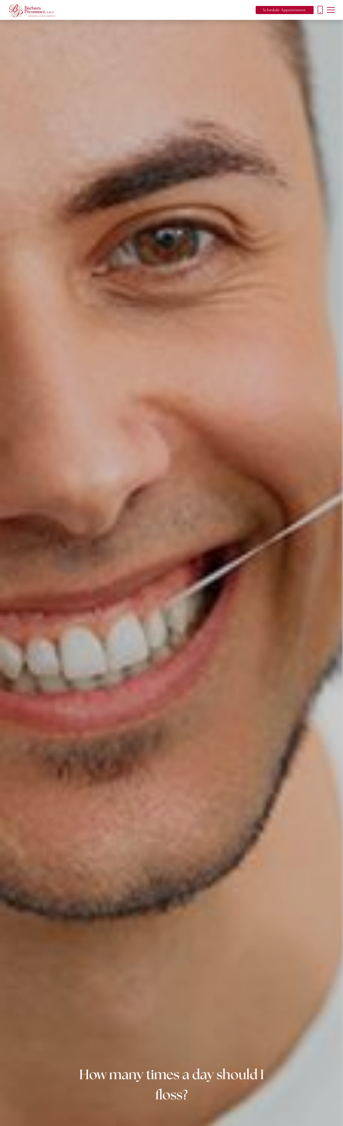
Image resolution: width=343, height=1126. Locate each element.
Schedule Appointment (284, 10)
